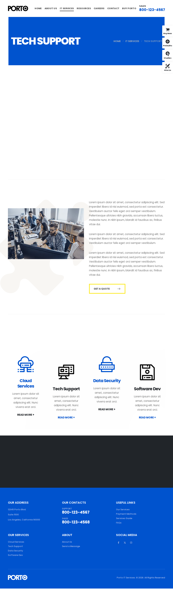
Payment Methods (126, 513)
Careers (99, 8)
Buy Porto (129, 8)
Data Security (107, 381)
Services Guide (124, 518)
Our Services (123, 509)
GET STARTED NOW (132, 461)
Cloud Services (25, 383)
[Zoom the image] (17, 577)
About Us (51, 8)
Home (38, 8)
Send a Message (71, 546)
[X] (124, 542)
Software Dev (147, 389)
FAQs (118, 522)
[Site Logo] (18, 8)
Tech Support (66, 389)
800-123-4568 (76, 522)
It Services (67, 8)
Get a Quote (102, 288)
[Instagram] (131, 542)
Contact (113, 8)
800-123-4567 (152, 9)
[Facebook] (118, 542)
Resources (84, 8)
